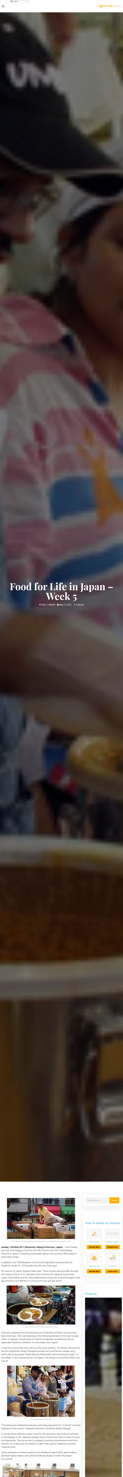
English (15, 1)
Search (114, 1200)
